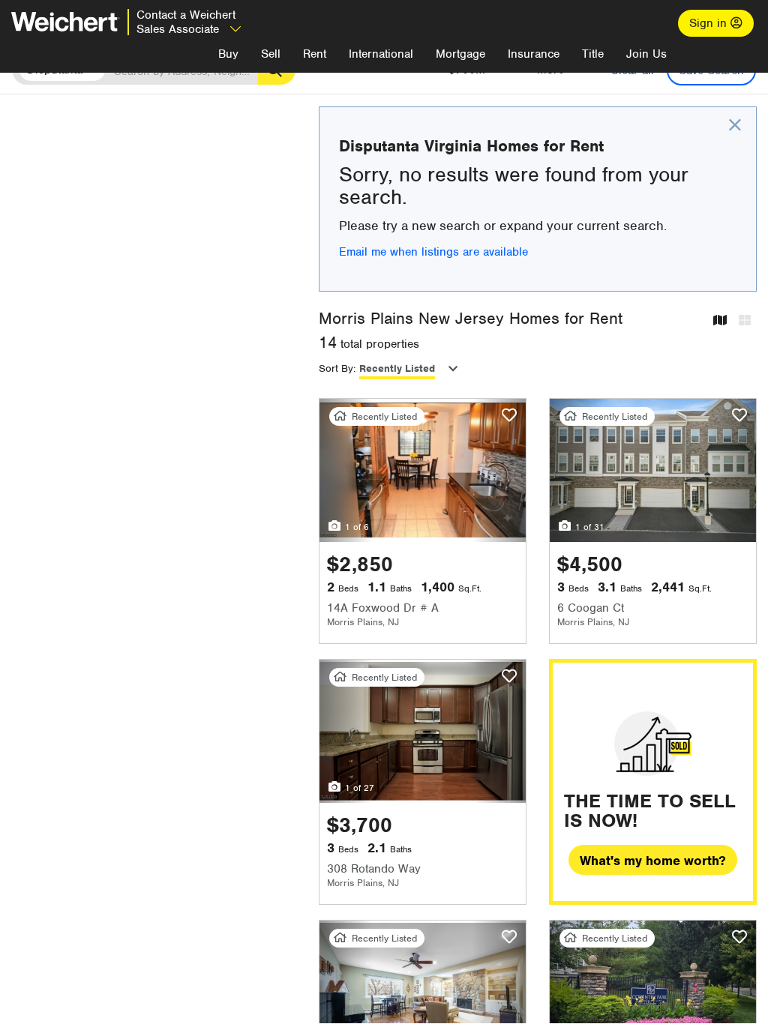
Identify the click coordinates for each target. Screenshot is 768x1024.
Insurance (534, 53)
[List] (745, 321)
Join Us (646, 53)
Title (593, 53)
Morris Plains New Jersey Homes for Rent (470, 318)
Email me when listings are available (433, 251)
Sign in (709, 23)
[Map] (720, 321)
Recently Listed (397, 368)
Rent (314, 53)
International (381, 53)
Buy (228, 53)
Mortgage (460, 53)
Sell (270, 53)
